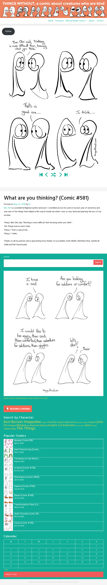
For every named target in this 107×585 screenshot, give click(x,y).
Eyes (86, 422)
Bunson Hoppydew (26, 422)
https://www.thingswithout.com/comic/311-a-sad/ (26, 398)
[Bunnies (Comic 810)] (65, 175)
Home (50, 21)
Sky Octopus (80, 426)
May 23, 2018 (19, 204)
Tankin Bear (10, 429)
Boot (7, 422)
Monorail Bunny (38, 425)
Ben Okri (7, 208)
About (91, 21)
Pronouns (59, 21)
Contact (100, 21)
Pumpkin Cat (55, 425)
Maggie (12, 425)
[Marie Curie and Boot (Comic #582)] (60, 175)
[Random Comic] (53, 175)
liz (29, 204)
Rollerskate (69, 425)
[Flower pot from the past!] (46, 175)
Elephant (80, 422)
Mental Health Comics (75, 21)
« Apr (6, 570)
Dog (59, 422)
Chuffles (52, 422)
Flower (91, 422)
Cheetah (44, 422)
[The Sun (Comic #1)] (41, 175)
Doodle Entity (69, 422)
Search (6, 256)
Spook (94, 425)
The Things (26, 428)
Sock (88, 425)
